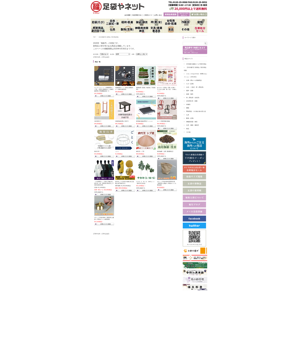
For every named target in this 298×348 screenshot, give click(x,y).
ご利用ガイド (147, 15)
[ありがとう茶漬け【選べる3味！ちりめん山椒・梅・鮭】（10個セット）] (167, 84)
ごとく (117, 151)
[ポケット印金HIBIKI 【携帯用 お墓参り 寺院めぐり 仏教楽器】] (104, 214)
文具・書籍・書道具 (192, 125)
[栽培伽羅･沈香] (167, 148)
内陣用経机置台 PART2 (122, 121)
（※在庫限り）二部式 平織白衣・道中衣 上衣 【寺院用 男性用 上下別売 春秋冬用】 (104, 183)
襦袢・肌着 (189, 90)
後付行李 (96, 151)
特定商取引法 (136, 15)
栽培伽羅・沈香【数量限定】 (165, 151)
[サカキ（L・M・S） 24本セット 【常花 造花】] (146, 178)
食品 (187, 128)
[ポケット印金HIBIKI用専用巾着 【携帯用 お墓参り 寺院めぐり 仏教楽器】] (167, 178)
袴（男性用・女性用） (193, 97)
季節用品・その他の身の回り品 (196, 111)
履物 (187, 108)
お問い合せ (158, 15)
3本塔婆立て (97, 121)
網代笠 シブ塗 (140, 151)
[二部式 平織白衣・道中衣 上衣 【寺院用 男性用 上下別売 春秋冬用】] (104, 178)
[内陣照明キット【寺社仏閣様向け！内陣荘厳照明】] (125, 84)
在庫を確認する (140, 94)
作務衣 (188, 104)
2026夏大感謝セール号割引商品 (196, 64)
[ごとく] (125, 148)
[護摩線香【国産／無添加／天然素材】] (146, 84)
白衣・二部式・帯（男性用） (195, 87)
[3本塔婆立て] (104, 118)
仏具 (187, 115)
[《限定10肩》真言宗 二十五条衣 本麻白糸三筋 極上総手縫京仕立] (125, 178)
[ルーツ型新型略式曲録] (167, 118)
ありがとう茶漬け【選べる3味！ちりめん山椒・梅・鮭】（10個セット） (166, 89)
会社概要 (127, 15)
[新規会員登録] (171, 14)
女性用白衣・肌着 (191, 101)
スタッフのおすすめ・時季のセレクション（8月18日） (195, 75)
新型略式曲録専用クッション (144, 121)
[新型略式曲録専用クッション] (146, 118)
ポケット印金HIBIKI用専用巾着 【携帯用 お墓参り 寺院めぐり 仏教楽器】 (166, 183)
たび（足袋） (190, 84)
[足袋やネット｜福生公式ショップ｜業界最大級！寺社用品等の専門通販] (117, 7)
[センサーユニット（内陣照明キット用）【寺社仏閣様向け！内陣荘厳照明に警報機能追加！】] (104, 84)
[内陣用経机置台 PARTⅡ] (125, 118)
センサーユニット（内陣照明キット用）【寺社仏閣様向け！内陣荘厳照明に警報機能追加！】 (103, 89)
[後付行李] (104, 148)
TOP (94, 37)
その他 (188, 132)
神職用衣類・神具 (191, 122)
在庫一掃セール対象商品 (194, 80)
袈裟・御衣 (189, 94)
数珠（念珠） (190, 118)
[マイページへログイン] (184, 14)
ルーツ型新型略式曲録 (163, 121)
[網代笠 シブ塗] (146, 148)
